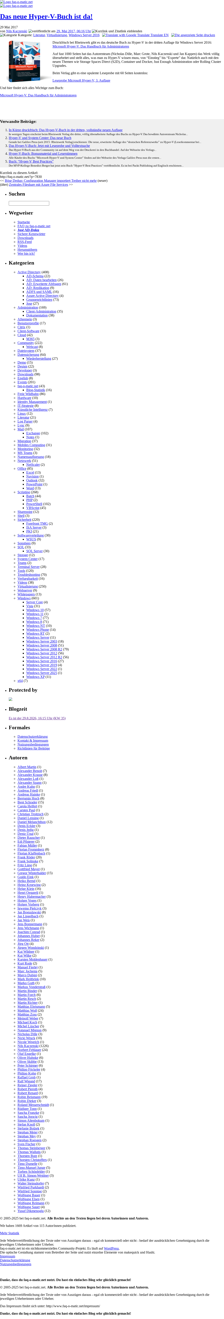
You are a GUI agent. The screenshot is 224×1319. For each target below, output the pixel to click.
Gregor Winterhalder (32, 873)
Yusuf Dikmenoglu (31, 1211)
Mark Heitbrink (28, 979)
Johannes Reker (28, 940)
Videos (22, 246)
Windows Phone (37, 629)
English (23, 378)
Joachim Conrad (29, 932)
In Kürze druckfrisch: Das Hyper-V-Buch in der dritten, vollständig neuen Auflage (65, 130)
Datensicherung (28, 354)
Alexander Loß (28, 779)
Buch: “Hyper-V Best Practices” (31, 161)
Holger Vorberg (28, 904)
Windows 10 (35, 610)
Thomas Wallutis (29, 1152)
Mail (21, 429)
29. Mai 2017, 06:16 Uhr (73, 31)
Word (30, 488)
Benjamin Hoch (28, 798)
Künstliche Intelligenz (33, 409)
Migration (24, 441)
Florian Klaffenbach (31, 853)
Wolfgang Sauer (29, 1207)
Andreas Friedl (28, 790)
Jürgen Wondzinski (31, 947)
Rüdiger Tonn (27, 1109)
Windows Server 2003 (41, 641)
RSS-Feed (25, 242)
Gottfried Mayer (29, 869)
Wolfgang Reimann (31, 1203)
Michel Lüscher (28, 1026)
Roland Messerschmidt (33, 1105)
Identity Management (32, 402)
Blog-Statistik (35, 390)
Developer (25, 370)
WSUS (31, 539)
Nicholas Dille (27, 1034)
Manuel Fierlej (28, 967)
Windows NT (35, 626)
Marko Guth (26, 983)
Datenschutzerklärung (33, 736)
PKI (29, 531)
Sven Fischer (26, 1144)
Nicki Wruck (26, 1038)
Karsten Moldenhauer (32, 959)
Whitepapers (26, 594)
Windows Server (37, 637)
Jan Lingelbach (28, 916)
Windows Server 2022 (41, 669)
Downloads (25, 238)
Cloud (22, 335)
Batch (30, 496)
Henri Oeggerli (28, 892)
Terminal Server (29, 567)
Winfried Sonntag (30, 1191)
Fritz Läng (25, 865)
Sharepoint (25, 512)
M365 (30, 339)
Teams (22, 563)
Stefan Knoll (26, 1124)
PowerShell (34, 504)
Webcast (32, 347)
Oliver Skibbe (27, 1061)
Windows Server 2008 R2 (44, 649)
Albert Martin (27, 767)
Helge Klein (26, 889)
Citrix (21, 327)
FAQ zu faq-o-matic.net (34, 226)
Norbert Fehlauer (29, 1050)
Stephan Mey (27, 1136)
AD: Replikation (37, 288)
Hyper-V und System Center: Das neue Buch (40, 138)
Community (26, 343)
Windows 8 (34, 622)
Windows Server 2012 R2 (44, 657)
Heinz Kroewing (29, 885)
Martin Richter (28, 1002)
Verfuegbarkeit (28, 578)
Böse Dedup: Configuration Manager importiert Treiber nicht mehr (51, 180)
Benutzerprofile (28, 323)
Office (22, 468)
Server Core (34, 602)
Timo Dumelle (27, 1164)
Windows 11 (35, 614)
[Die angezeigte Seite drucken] (193, 35)
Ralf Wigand (26, 1081)
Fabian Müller (27, 845)
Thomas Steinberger (31, 1148)
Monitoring (25, 449)
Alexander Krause (30, 775)
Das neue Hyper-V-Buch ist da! (46, 16)
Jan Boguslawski (29, 912)
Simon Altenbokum (31, 1120)
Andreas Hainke (29, 794)
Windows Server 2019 (41, 665)
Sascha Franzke (28, 1112)
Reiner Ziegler (27, 1085)
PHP (29, 500)
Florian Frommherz (31, 849)
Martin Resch (27, 999)
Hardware (24, 398)
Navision (32, 476)
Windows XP (35, 677)
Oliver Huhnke (28, 1057)
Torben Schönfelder (31, 1171)
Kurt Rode (25, 963)
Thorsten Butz (27, 1156)
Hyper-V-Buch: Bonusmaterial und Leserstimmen (43, 153)
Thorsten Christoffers (32, 1160)
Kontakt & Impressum (33, 740)
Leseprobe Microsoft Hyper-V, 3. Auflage (81, 80)
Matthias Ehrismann (31, 1006)
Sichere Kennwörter (31, 234)
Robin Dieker (27, 1101)
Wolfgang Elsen (29, 1199)
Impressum (7, 1256)
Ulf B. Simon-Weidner (33, 1175)
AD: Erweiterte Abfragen (43, 284)
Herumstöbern (27, 249)
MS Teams (25, 453)
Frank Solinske (28, 861)
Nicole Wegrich (28, 1042)
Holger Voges (27, 900)
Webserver (25, 590)
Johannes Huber (29, 936)
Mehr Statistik (9, 1233)
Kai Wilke (25, 955)
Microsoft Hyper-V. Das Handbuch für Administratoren (90, 46)
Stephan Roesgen (30, 1140)
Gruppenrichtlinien (39, 299)
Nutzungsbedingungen (33, 744)
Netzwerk (24, 461)
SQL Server (34, 551)
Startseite (24, 222)
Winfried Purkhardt (31, 1187)
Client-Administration (41, 311)
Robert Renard (28, 1093)
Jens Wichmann (28, 928)
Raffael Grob (27, 1077)
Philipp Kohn (27, 1073)
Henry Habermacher (32, 896)
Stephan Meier (28, 1132)
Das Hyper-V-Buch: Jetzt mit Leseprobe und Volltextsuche (49, 146)
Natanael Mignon (30, 1030)
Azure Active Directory (42, 296)
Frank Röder (26, 857)
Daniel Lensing (28, 818)
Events (22, 382)
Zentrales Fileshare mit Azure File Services (38, 184)
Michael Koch (27, 1022)
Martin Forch (27, 995)
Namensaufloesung (31, 457)
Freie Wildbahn (28, 394)
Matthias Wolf (27, 1010)
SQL (21, 547)
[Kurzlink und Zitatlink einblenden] (117, 31)
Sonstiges (24, 543)
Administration (28, 307)
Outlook (32, 480)
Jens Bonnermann (30, 924)
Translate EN (159, 35)
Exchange (33, 433)
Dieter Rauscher (29, 837)
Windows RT (35, 633)
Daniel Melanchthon (32, 822)
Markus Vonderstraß (32, 987)
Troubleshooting (29, 574)
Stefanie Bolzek (28, 1128)
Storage (23, 555)
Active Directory (29, 272)
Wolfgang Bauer (29, 1195)
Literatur (39, 35)
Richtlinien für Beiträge (34, 748)
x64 (20, 681)
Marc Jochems (27, 971)
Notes (30, 437)
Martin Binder (27, 991)
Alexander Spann (30, 782)
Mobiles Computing (31, 445)
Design (22, 366)
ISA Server (34, 527)
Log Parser (25, 421)
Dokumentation (37, 315)
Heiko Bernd (26, 881)
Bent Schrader (27, 802)
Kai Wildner (26, 951)
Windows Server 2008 (41, 645)
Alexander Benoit (30, 771)
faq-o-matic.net (28, 386)
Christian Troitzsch (31, 814)
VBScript (32, 508)
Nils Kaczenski (16, 31)
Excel (30, 472)
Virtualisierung (57, 35)
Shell (21, 516)
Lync (21, 425)
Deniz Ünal (25, 834)
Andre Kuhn (26, 786)
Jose (29, 303)
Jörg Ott (23, 944)
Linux (22, 413)
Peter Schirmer (28, 1065)
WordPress (111, 1248)
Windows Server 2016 (84, 35)
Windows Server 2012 (41, 653)
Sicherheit (24, 519)
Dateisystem (26, 351)
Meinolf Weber (28, 1018)
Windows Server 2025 (41, 673)
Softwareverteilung (31, 535)
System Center (28, 559)
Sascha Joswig (28, 1116)
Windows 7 (34, 618)
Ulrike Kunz (26, 1179)
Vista (29, 606)
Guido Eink (26, 877)
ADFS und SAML (39, 292)
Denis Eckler (26, 826)
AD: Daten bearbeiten (41, 280)
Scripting (24, 492)
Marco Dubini (27, 975)
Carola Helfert (27, 806)
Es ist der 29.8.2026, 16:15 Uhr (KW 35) (37, 718)
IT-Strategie (26, 406)
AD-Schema (35, 276)
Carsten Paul (26, 810)
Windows (24, 598)
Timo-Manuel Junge (31, 1167)
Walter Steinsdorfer (31, 1183)
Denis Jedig (26, 830)
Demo (22, 362)
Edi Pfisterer (26, 841)
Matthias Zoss (27, 1014)
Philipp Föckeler (29, 1069)
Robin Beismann (29, 1097)
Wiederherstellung (38, 358)
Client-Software (28, 331)
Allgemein (25, 319)
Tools (21, 571)
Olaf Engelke (27, 1054)
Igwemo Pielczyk (30, 908)
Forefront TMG (37, 523)
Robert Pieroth (28, 1089)
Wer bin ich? (26, 253)
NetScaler (33, 464)
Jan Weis (24, 920)
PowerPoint (34, 484)
